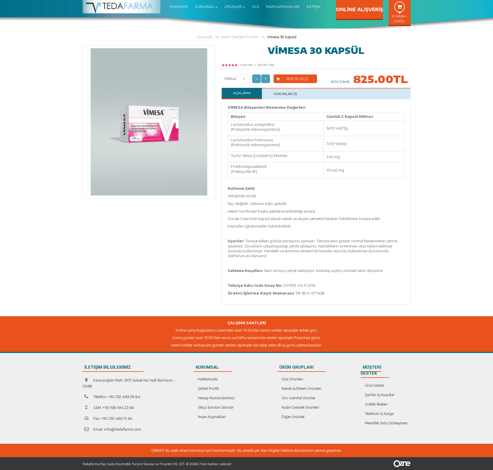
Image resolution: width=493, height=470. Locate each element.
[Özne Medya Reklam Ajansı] (402, 463)
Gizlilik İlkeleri (376, 404)
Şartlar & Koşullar (380, 395)
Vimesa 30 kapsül (281, 37)
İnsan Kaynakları (212, 417)
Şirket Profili (208, 388)
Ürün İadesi (374, 385)
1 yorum (246, 64)
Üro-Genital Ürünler (299, 398)
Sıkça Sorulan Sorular (216, 407)
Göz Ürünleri (292, 379)
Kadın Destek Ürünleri (239, 37)
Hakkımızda (208, 379)
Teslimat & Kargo (379, 413)
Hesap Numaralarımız (216, 398)
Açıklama (241, 93)
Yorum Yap (265, 64)
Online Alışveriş (359, 9)
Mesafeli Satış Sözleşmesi (386, 423)
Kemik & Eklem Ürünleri (301, 388)
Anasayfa (205, 37)
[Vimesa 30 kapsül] (149, 121)
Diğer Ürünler (293, 417)
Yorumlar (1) (285, 94)
